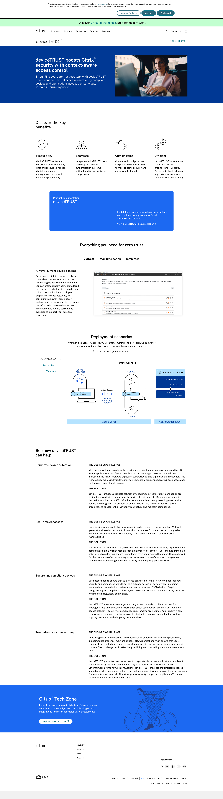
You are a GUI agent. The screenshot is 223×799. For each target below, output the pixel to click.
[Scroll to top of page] (217, 792)
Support (94, 31)
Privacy (133, 778)
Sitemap (184, 778)
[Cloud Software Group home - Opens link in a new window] (42, 778)
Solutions (55, 31)
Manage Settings (129, 13)
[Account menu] (186, 31)
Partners (106, 31)
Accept (148, 13)
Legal (124, 778)
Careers (113, 778)
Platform (68, 31)
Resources (81, 31)
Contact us (176, 31)
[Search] (167, 31)
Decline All (166, 13)
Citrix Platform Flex (103, 22)
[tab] (89, 256)
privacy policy (102, 4)
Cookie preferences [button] (171, 778)
